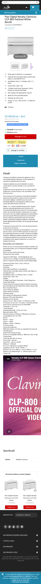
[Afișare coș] (34, 7)
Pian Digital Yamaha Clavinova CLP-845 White (29, 498)
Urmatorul (32, 67)
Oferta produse (10, 13)
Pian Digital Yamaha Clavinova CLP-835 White (11, 498)
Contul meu (8, 541)
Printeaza (10, 107)
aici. (27, 582)
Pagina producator (20, 163)
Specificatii (21, 160)
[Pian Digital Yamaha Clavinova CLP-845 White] (30, 485)
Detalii (21, 156)
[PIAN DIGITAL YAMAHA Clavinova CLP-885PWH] (15, 66)
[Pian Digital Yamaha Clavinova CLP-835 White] (11, 485)
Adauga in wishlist (17, 150)
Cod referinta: (9, 25)
